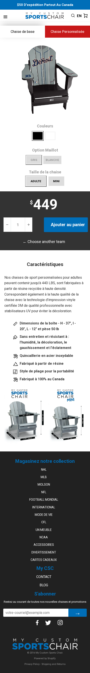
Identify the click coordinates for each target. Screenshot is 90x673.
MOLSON (44, 484)
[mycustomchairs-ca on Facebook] (37, 622)
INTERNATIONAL (43, 507)
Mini (56, 181)
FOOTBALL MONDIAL (43, 499)
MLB (44, 477)
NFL (43, 492)
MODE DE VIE (44, 514)
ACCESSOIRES (44, 544)
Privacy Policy (32, 664)
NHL (44, 469)
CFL (43, 522)
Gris (34, 160)
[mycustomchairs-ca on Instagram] (60, 622)
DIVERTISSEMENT (43, 552)
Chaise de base (23, 32)
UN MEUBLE (44, 530)
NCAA (44, 537)
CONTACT (43, 577)
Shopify (51, 658)
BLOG (44, 585)
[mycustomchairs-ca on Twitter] (48, 622)
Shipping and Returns (54, 664)
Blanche (52, 160)
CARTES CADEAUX (44, 560)
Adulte (36, 181)
